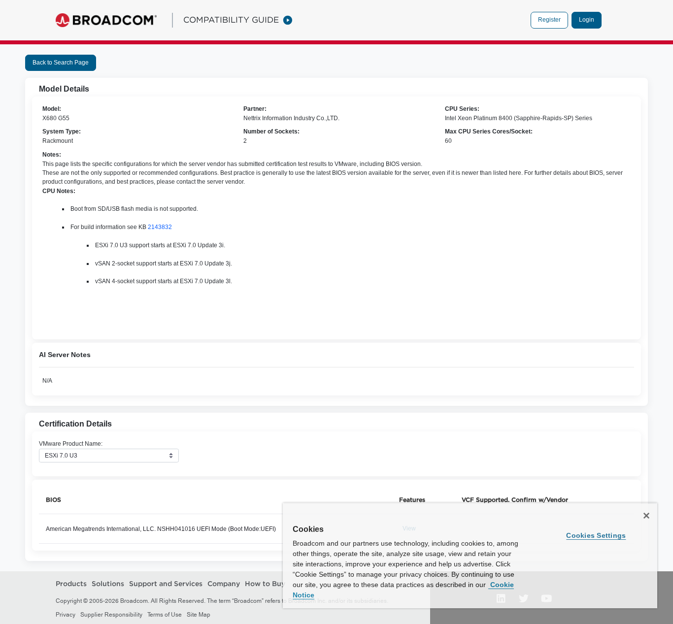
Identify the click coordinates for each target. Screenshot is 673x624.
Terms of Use (164, 614)
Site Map (198, 614)
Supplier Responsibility (111, 614)
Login (586, 19)
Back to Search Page (61, 62)
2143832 (160, 227)
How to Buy (265, 583)
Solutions (108, 583)
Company (223, 583)
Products (71, 583)
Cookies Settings (596, 535)
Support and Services (165, 583)
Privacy (65, 614)
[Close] (646, 516)
